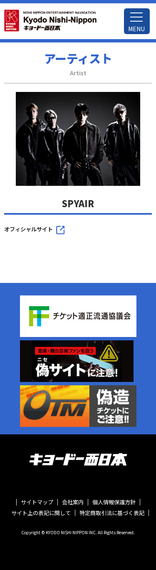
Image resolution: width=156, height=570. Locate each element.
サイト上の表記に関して (41, 513)
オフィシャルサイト (28, 229)
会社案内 (73, 502)
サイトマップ (37, 502)
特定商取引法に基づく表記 (111, 513)
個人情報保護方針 (114, 502)
